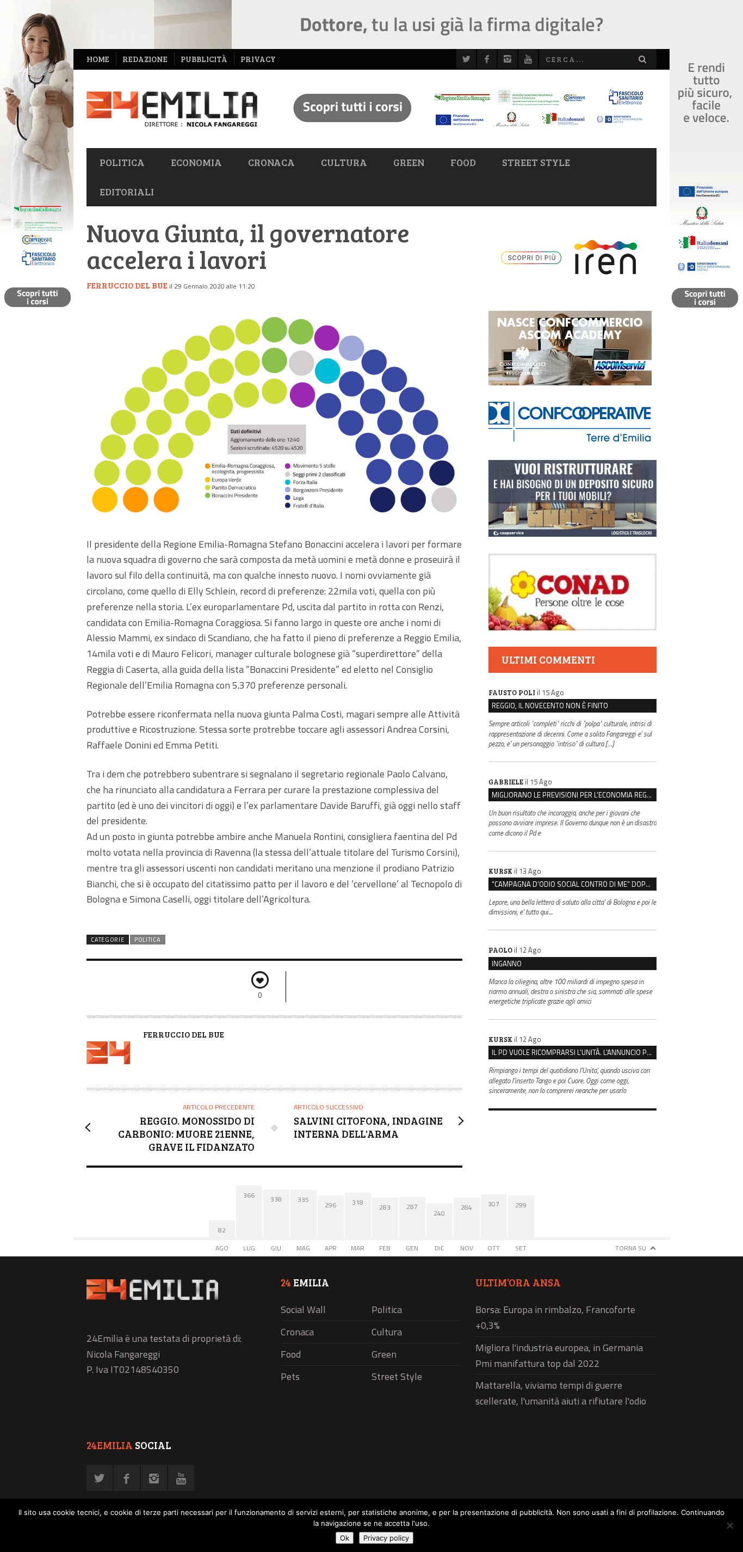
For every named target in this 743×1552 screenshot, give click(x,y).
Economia (196, 162)
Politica (122, 162)
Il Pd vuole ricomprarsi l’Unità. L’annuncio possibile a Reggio (574, 1052)
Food (463, 162)
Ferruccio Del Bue (127, 285)
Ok (344, 1537)
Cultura (344, 162)
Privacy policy (386, 1537)
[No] (729, 1525)
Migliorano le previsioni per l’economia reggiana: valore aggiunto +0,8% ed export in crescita (574, 794)
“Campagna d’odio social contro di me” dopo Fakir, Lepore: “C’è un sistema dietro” (574, 884)
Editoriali (127, 191)
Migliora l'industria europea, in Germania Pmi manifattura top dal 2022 (559, 1355)
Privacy (258, 59)
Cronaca (271, 162)
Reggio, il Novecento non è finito (550, 705)
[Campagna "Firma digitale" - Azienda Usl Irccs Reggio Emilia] (463, 128)
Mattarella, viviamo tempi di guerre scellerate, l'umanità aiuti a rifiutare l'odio (560, 1393)
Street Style (536, 162)
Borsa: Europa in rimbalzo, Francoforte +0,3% (555, 1317)
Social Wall (303, 1309)
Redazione (145, 59)
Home (97, 59)
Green (408, 162)
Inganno (507, 963)
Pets (290, 1376)
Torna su (630, 1248)
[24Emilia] (171, 109)
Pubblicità (204, 59)
